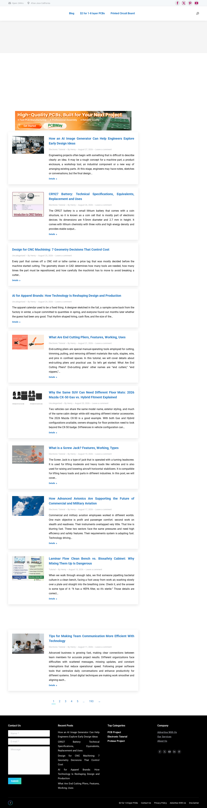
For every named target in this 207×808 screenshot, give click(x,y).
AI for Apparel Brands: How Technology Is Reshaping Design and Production (66, 296)
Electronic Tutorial (57, 149)
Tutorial (52, 569)
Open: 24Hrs (18, 3)
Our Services (164, 736)
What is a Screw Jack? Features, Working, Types (84, 448)
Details (52, 178)
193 (91, 701)
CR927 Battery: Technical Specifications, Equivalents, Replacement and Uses (79, 746)
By (72, 149)
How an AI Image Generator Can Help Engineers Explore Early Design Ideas (79, 734)
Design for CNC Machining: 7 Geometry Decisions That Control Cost (60, 249)
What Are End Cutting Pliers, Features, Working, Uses (87, 337)
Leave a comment (103, 149)
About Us (162, 741)
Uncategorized (18, 255)
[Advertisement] (73, 88)
